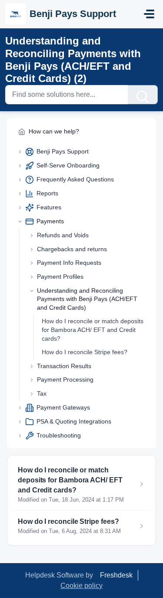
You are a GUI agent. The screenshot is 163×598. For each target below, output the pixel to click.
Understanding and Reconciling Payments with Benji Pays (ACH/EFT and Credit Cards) (87, 299)
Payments (50, 221)
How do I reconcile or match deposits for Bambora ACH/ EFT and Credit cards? (92, 330)
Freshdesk (116, 575)
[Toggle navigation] (149, 14)
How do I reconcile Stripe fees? (84, 352)
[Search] (143, 94)
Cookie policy (81, 585)
